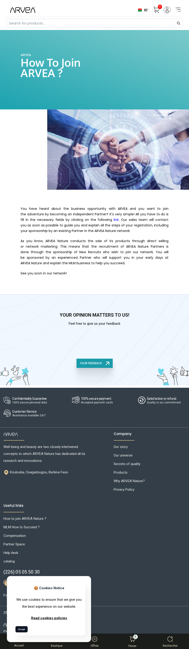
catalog (9, 561)
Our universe (123, 455)
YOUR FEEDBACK (91, 363)
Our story (121, 447)
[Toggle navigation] (176, 7)
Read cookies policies (49, 618)
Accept (21, 629)
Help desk (10, 553)
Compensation (14, 536)
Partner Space (14, 544)
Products (120, 472)
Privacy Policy (124, 489)
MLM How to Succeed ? (21, 527)
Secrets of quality (127, 464)
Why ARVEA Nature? (129, 481)
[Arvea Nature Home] (22, 10)
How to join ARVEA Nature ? (24, 519)
